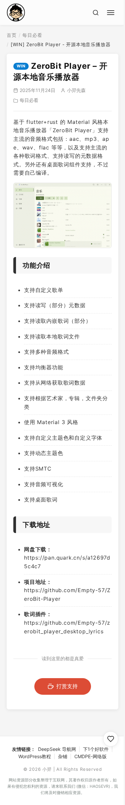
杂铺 (62, 756)
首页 (12, 35)
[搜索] (95, 12)
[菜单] (111, 11)
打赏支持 (67, 686)
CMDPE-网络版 (90, 756)
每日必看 (32, 35)
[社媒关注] (110, 739)
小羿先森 (76, 90)
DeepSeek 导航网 (57, 749)
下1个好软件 (96, 749)
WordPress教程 (34, 756)
